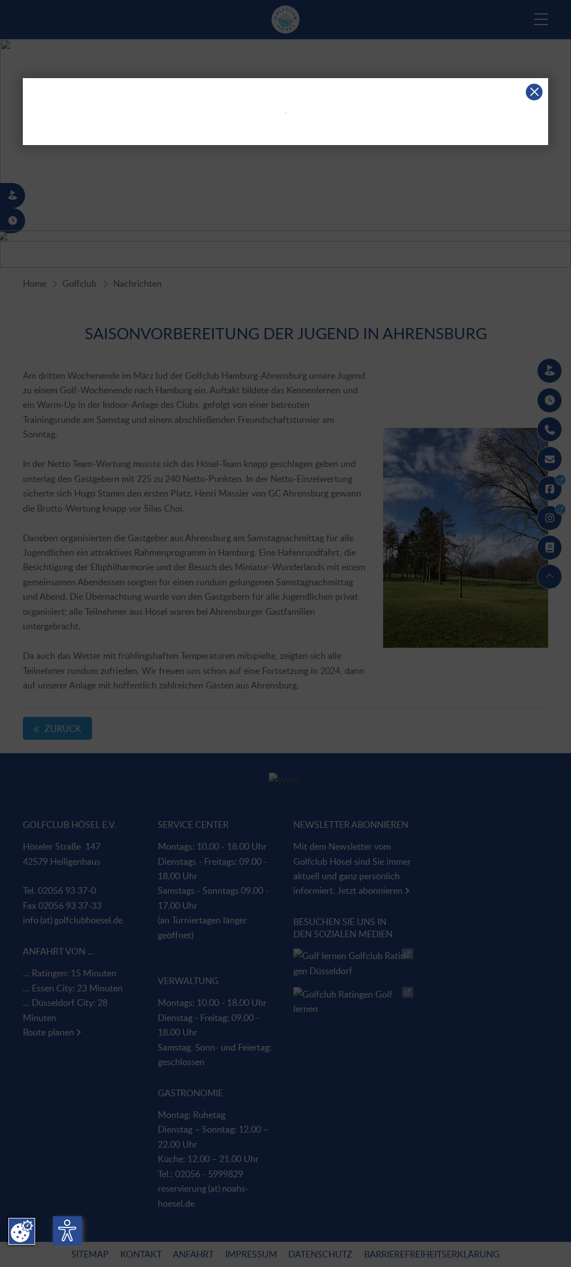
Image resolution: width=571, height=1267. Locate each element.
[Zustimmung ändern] (21, 1231)
